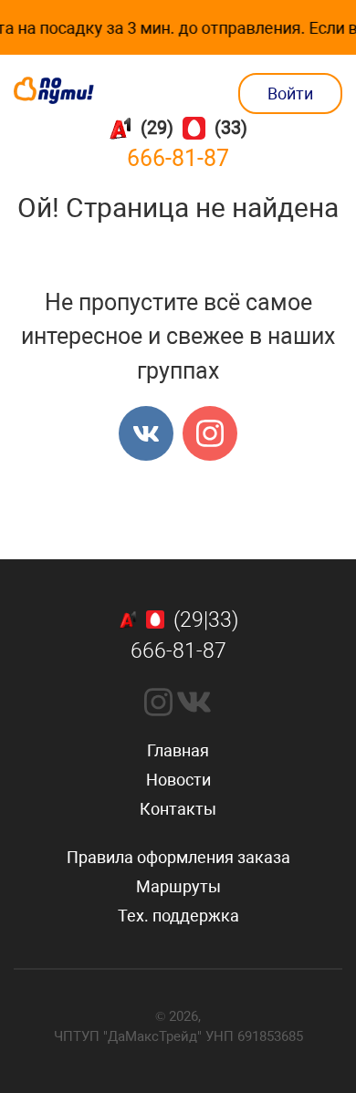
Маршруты (178, 886)
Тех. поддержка (178, 915)
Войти (290, 93)
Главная (178, 750)
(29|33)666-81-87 (184, 636)
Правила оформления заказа (178, 857)
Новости (178, 779)
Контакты (178, 808)
